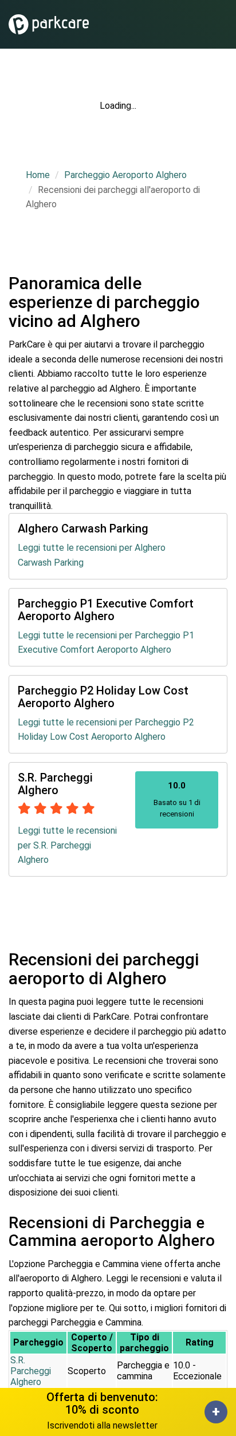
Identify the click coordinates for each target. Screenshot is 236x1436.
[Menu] (223, 24)
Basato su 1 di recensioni (177, 799)
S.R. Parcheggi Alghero (30, 1371)
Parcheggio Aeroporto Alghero (125, 174)
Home (38, 174)
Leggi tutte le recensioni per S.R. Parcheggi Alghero (67, 845)
